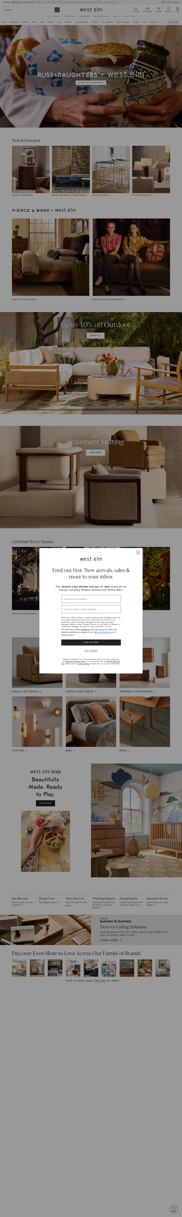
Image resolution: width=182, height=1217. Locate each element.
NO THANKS (91, 650)
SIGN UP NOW (91, 642)
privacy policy (83, 664)
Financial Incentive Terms (75, 661)
